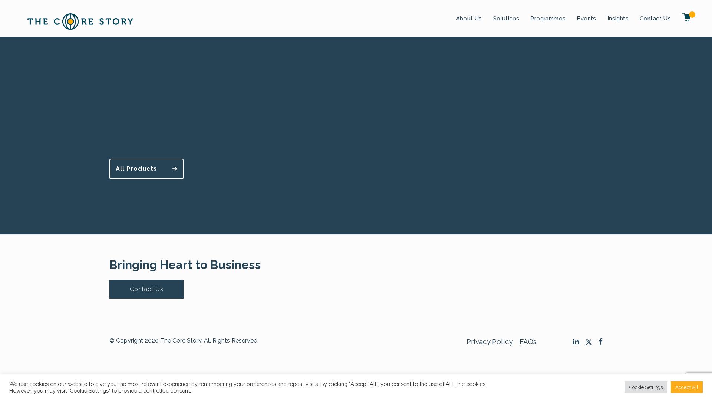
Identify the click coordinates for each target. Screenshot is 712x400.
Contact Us (655, 18)
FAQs (528, 341)
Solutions (506, 18)
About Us (469, 18)
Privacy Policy (490, 341)
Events (586, 18)
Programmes (548, 18)
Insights (618, 18)
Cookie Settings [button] (646, 387)
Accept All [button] (686, 387)
